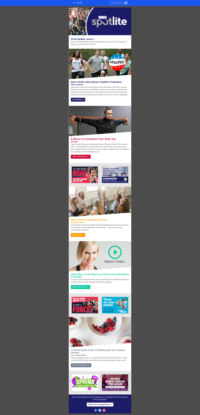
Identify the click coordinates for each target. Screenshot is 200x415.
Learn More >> (78, 99)
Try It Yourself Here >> (81, 365)
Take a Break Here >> (80, 156)
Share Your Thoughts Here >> (100, 404)
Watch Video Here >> (80, 287)
